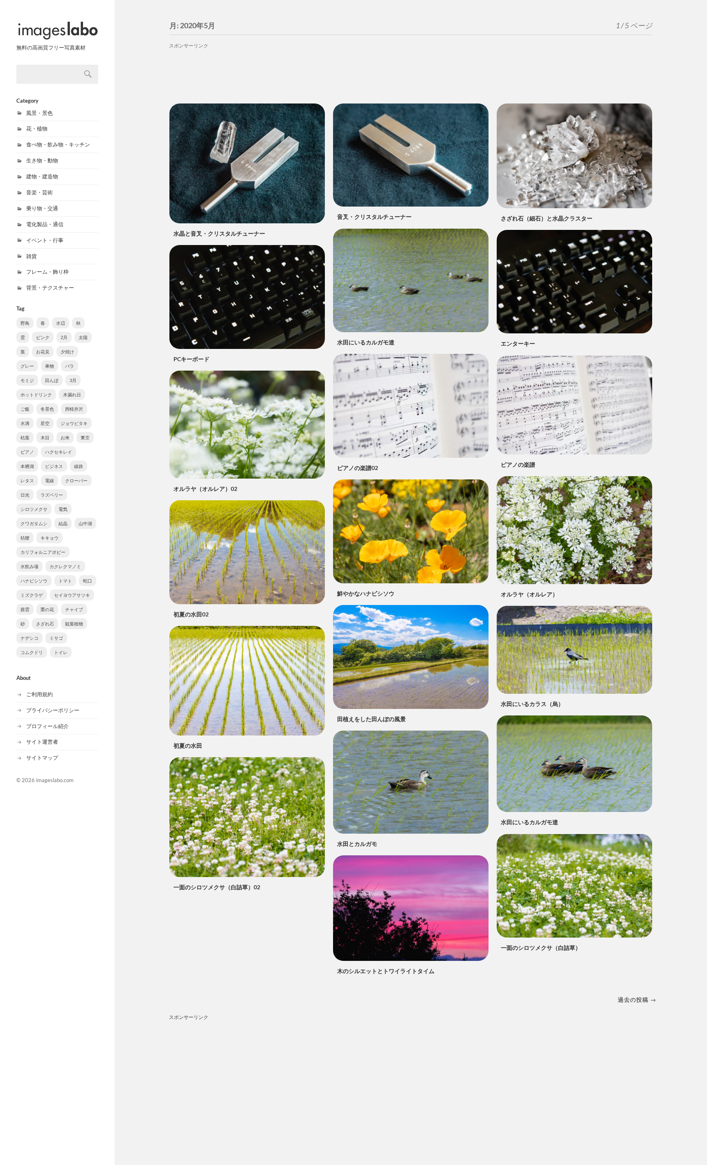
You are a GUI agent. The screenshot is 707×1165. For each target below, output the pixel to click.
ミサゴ (56, 638)
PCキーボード (191, 358)
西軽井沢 (74, 409)
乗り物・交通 (42, 208)
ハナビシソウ (33, 580)
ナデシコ (29, 638)
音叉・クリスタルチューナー (374, 216)
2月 (64, 337)
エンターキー (518, 343)
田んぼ (52, 380)
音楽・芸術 (39, 192)
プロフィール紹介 (47, 726)
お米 (65, 437)
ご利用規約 (39, 694)
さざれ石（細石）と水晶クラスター (546, 218)
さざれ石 (45, 623)
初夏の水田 (187, 745)
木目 (45, 437)
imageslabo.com (55, 780)
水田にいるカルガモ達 (365, 342)
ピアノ (27, 451)
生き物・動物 (42, 160)
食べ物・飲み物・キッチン (58, 144)
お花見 (43, 351)
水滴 (24, 423)
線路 (78, 466)
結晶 (63, 523)
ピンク (43, 337)
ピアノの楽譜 (518, 464)
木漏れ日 (72, 394)
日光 (24, 494)
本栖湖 (27, 466)
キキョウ (50, 537)
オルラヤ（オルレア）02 (205, 488)
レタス (27, 480)
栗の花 (47, 609)
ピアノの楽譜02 (357, 467)
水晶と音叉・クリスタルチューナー (219, 233)
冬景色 (47, 409)
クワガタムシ (33, 523)
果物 (49, 366)
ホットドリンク (36, 394)
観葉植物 (74, 623)
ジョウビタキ (74, 423)
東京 (85, 437)
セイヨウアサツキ (72, 595)
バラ (69, 366)
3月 (73, 380)
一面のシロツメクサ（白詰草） (541, 947)
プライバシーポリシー (52, 710)
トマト (65, 580)
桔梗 (24, 537)
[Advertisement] (411, 70)
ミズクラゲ (31, 595)
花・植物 (36, 128)
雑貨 (31, 256)
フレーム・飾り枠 (47, 271)
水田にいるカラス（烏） (532, 703)
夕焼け (67, 351)
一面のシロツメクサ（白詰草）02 (216, 887)
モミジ (27, 380)
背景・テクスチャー (50, 287)
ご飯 (24, 409)
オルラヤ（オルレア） (529, 594)
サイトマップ (42, 757)
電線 (49, 480)
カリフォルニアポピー (42, 552)
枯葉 (24, 437)
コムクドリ (31, 652)
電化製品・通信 (44, 224)
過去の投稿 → (637, 999)
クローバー (76, 480)
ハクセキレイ (58, 451)
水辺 (60, 323)
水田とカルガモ (357, 843)
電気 (63, 509)
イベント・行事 (44, 240)
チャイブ (74, 609)
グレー (27, 366)
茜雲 (24, 609)
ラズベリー (52, 494)
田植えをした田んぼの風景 (371, 718)
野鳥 (24, 323)
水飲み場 (29, 566)
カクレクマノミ (65, 566)
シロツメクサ (33, 509)
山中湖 (85, 523)
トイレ (61, 652)
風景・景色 (39, 113)
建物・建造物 (42, 176)
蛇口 (87, 580)
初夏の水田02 (191, 614)
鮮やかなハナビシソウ (365, 593)
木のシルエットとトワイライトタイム (386, 970)
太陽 (83, 337)
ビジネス (54, 466)
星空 (45, 423)
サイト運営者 (42, 741)
